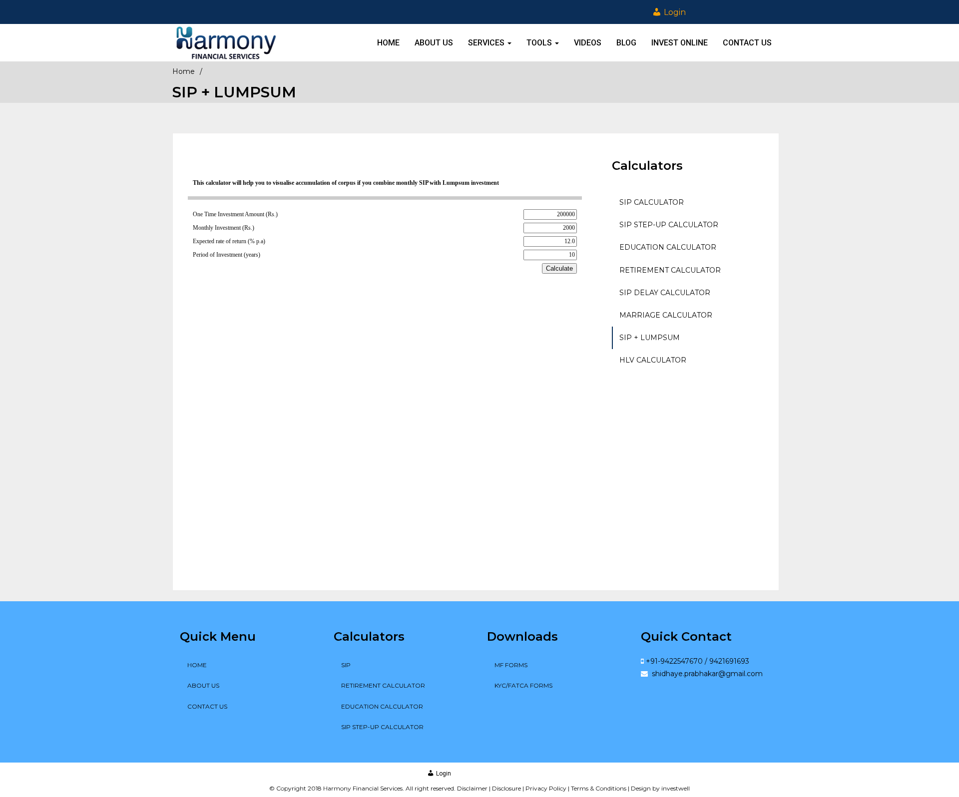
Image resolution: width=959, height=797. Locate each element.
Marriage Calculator (665, 315)
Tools (540, 42)
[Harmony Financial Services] (226, 42)
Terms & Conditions (598, 788)
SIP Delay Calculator (664, 292)
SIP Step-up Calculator (668, 224)
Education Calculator (667, 247)
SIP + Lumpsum (649, 337)
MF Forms (510, 665)
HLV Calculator (652, 360)
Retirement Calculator (670, 270)
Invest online (679, 42)
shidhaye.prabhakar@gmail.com (706, 673)
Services (487, 42)
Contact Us (747, 42)
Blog (626, 42)
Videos (587, 42)
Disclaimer (472, 788)
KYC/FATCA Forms (523, 685)
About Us (434, 42)
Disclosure (506, 788)
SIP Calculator (651, 202)
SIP (346, 665)
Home (388, 42)
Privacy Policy (545, 788)
